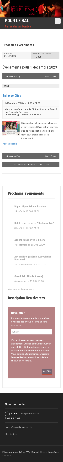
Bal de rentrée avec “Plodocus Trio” (34, 223)
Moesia (52, 452)
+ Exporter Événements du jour (30, 164)
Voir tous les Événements (21, 289)
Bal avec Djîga (11, 95)
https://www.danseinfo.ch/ (18, 427)
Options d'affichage (42, 53)
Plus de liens (11, 434)
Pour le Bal (17, 20)
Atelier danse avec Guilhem (29, 240)
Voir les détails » (10, 143)
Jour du (8, 53)
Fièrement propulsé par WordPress (20, 452)
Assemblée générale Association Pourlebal (32, 258)
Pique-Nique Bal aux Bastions (30, 206)
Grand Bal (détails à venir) (28, 276)
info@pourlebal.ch (30, 413)
